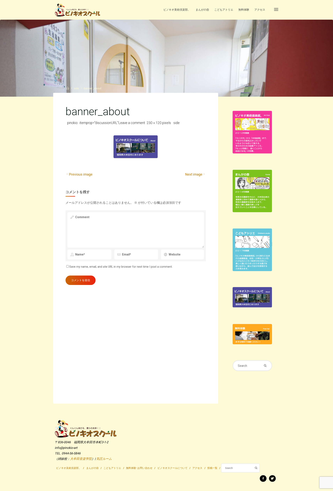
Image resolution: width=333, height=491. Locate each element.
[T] (272, 478)
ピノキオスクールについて (172, 468)
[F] (263, 478)
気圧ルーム (104, 459)
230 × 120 (154, 123)
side (76, 88)
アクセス (197, 468)
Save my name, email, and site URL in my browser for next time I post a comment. (120, 266)
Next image (193, 174)
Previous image (80, 174)
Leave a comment (131, 123)
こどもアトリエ (112, 468)
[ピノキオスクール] (77, 9)
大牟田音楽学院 (81, 459)
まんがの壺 (92, 468)
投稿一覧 (212, 468)
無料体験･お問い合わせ (139, 468)
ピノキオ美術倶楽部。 (68, 468)
